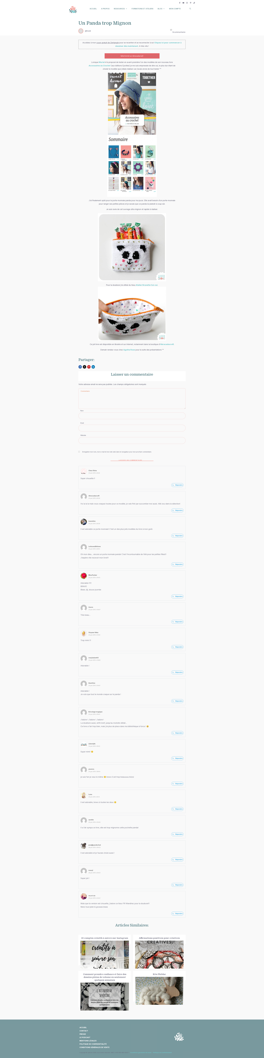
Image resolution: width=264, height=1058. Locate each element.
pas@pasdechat (94, 845)
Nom (82, 411)
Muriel (102, 62)
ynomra (91, 769)
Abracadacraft (167, 344)
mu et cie (91, 895)
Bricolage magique (95, 712)
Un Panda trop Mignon (104, 23)
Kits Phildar (159, 991)
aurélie (91, 820)
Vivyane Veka (93, 632)
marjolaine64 (93, 658)
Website (83, 435)
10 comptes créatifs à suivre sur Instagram (104, 952)
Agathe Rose (129, 350)
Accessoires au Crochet (99, 66)
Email (82, 423)
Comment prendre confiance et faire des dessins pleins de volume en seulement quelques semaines (104, 991)
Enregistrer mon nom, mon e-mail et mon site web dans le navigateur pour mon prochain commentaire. (117, 452)
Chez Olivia (92, 470)
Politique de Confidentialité (162, 1052)
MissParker (92, 575)
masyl (90, 870)
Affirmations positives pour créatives (159, 952)
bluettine (91, 683)
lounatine (91, 521)
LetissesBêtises (94, 546)
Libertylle (91, 744)
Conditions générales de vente (140, 1052)
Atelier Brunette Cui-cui (146, 285)
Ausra (90, 607)
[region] (27, 1039)
